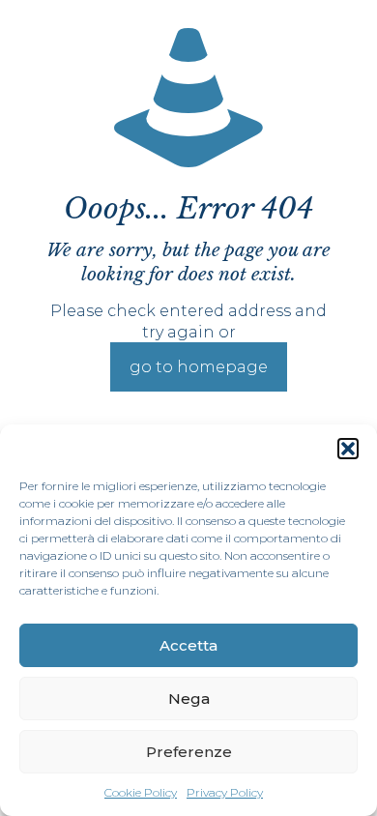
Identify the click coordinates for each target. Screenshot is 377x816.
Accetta (189, 645)
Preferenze (189, 752)
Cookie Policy (140, 792)
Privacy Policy (225, 792)
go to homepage (199, 367)
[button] (348, 448)
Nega (189, 698)
